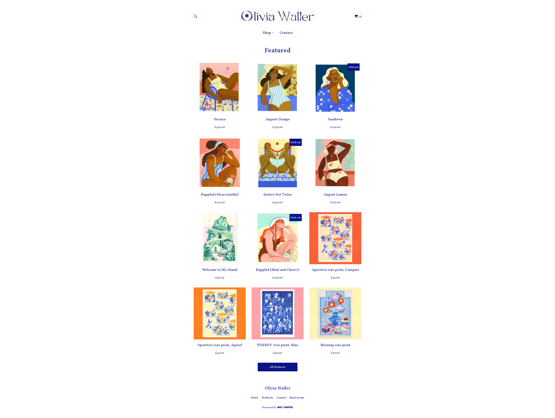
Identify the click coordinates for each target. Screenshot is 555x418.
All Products (277, 367)
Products (267, 397)
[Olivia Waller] (277, 16)
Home (254, 397)
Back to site (297, 397)
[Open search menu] (195, 16)
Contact (286, 32)
